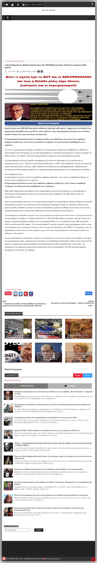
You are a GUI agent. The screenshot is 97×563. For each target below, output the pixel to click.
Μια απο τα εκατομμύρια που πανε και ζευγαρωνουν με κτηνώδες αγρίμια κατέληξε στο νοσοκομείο (51, 495)
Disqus (87, 375)
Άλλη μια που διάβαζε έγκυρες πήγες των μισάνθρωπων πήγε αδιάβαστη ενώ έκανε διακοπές (48, 469)
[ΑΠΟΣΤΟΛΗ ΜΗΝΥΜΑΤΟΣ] (6, 4)
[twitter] (12, 4)
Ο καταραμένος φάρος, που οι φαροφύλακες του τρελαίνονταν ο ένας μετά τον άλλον (45, 417)
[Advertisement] (48, 39)
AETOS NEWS (48, 10)
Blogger (78, 375)
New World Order (14, 290)
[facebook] (18, 4)
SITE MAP (40, 558)
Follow (89, 293)
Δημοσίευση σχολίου (13, 380)
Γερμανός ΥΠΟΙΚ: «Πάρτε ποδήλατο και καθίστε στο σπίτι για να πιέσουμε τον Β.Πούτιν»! (47, 430)
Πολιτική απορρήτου (53, 558)
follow (27, 4)
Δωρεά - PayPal (37, 4)
